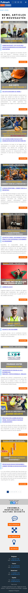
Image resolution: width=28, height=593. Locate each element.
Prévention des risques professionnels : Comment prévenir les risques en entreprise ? (14, 466)
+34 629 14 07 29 (15, 580)
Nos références (13, 536)
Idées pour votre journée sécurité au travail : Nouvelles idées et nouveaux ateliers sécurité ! (12, 419)
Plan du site (14, 584)
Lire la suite (23, 62)
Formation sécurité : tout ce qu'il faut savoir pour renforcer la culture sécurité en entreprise (14, 47)
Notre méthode (13, 524)
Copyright (24, 588)
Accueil (2, 10)
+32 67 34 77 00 (15, 559)
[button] (26, 2)
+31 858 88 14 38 (15, 573)
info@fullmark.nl (15, 574)
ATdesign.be (16, 590)
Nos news (13, 548)
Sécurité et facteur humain (9, 329)
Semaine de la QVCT (7, 287)
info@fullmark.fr (15, 567)
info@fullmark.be (15, 560)
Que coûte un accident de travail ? (11, 91)
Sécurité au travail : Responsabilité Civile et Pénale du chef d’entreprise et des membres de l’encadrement (14, 239)
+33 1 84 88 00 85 (15, 566)
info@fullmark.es (15, 581)
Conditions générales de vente (9, 586)
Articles (6, 10)
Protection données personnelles (14, 588)
